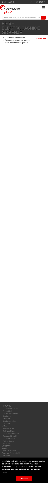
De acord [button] (24, 478)
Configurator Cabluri (10, 408)
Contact (6, 446)
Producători (7, 411)
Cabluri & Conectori (10, 413)
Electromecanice (9, 421)
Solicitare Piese (8, 431)
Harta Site (6, 443)
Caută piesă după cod (10, 433)
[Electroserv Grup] (10, 9)
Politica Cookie (8, 441)
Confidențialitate (8, 438)
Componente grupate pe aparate (17, 40)
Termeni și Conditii (9, 436)
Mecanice (6, 418)
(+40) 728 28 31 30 (38, 2)
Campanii (6, 423)
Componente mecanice (16, 37)
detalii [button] (5, 472)
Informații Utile (9, 2)
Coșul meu (41, 38)
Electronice (6, 416)
